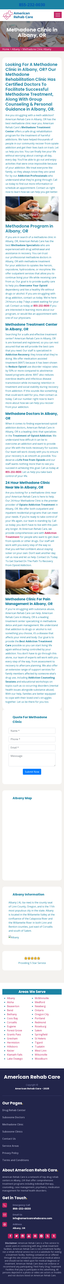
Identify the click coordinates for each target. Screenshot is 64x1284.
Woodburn (41, 1058)
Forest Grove (14, 1030)
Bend (10, 1010)
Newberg (40, 1006)
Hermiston (13, 1042)
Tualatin (40, 1046)
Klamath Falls (14, 1054)
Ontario (39, 1010)
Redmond (40, 1022)
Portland (40, 1018)
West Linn (40, 1050)
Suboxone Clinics (12, 1131)
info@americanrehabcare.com (32, 1218)
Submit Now (32, 771)
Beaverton (13, 1006)
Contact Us (9, 1138)
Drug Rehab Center (14, 1110)
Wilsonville (41, 1054)
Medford (40, 1002)
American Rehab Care (32, 1077)
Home (5, 49)
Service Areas (10, 1146)
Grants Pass (14, 1034)
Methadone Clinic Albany (37, 49)
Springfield (41, 1034)
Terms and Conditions (15, 1160)
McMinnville (42, 998)
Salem (38, 1030)
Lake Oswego (15, 1058)
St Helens (40, 1038)
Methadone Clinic (12, 1124)
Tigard (39, 1042)
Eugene (11, 1026)
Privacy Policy (10, 1153)
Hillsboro (12, 1046)
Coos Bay (12, 1018)
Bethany (12, 1014)
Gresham (12, 1038)
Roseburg (40, 1026)
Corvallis (12, 1022)
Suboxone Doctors (13, 1117)
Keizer (10, 1050)
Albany (16, 49)
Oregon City (42, 1014)
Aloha (10, 1002)
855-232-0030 (32, 4)
